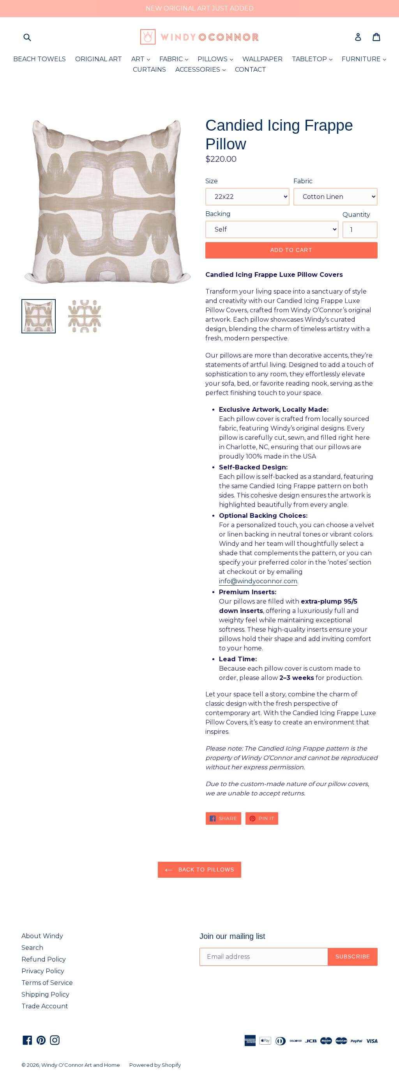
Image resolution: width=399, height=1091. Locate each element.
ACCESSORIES (202, 69)
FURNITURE (366, 59)
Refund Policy (43, 959)
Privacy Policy (42, 971)
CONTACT (250, 69)
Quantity (356, 214)
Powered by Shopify (155, 1065)
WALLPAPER (262, 59)
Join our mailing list (232, 936)
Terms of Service (47, 983)
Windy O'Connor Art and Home (80, 1065)
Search (32, 947)
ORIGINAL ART (98, 59)
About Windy (42, 936)
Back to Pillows (206, 869)
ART (142, 59)
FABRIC (175, 59)
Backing (218, 214)
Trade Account (44, 1006)
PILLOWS (217, 59)
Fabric (302, 181)
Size (211, 181)
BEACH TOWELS (39, 59)
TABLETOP (314, 59)
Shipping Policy (45, 994)
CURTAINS (149, 69)
